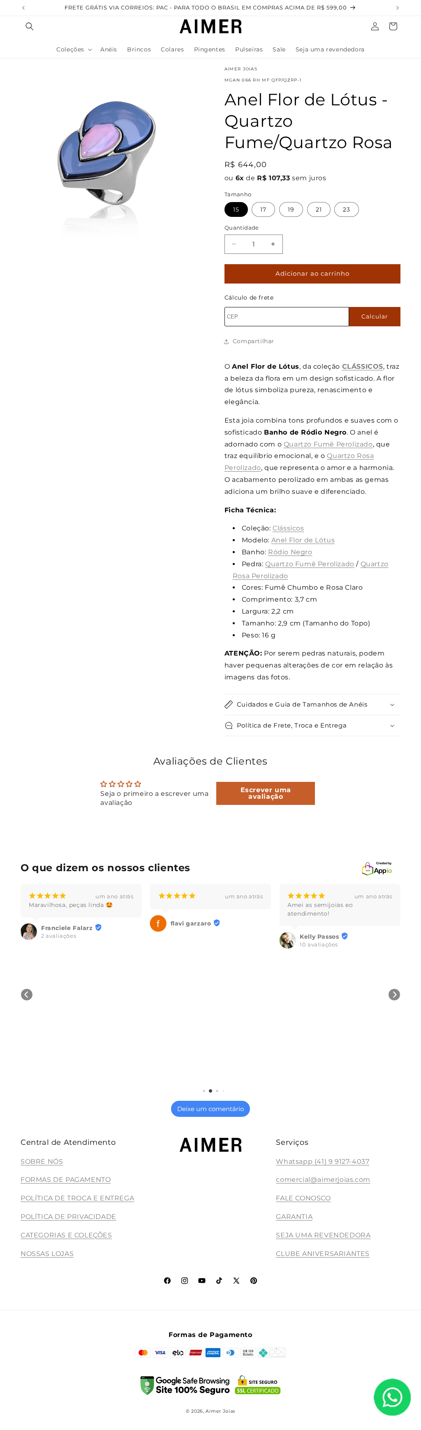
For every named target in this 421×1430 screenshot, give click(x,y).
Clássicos (288, 528)
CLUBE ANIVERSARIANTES (323, 1254)
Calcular (374, 316)
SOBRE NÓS (42, 1161)
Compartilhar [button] (253, 341)
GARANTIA (294, 1217)
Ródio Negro (290, 552)
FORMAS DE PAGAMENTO (66, 1180)
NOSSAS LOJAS (47, 1254)
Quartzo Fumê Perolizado (328, 444)
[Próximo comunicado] (398, 8)
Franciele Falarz (67, 928)
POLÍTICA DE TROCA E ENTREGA (77, 1198)
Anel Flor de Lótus (303, 540)
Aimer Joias (220, 1411)
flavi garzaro (191, 923)
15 (236, 209)
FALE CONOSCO (303, 1198)
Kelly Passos (319, 936)
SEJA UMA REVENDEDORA (323, 1235)
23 (346, 209)
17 (263, 209)
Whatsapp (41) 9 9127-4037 (322, 1161)
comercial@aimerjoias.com (323, 1180)
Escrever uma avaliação (266, 793)
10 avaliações (319, 944)
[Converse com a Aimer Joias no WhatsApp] (392, 1399)
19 (291, 209)
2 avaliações (58, 935)
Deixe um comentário (210, 1109)
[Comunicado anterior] (23, 8)
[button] (30, 26)
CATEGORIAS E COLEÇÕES (66, 1235)
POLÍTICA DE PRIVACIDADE (68, 1217)
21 (319, 209)
